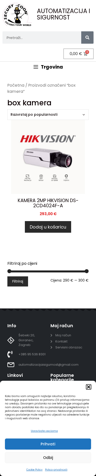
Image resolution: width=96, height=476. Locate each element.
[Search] (87, 37)
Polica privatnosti (56, 470)
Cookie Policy (34, 470)
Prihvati (48, 444)
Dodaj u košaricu (48, 227)
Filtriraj (17, 281)
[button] (88, 386)
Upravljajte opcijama (44, 431)
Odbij (48, 457)
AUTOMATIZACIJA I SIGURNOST (63, 14)
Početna (15, 85)
